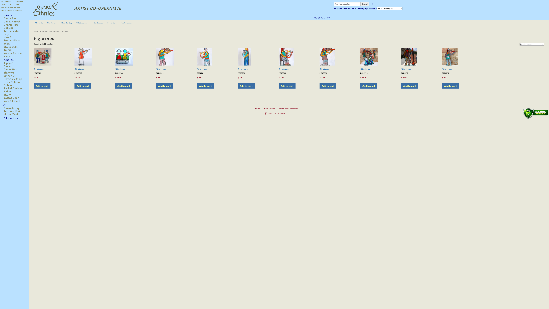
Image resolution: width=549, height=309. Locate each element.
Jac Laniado (11, 30)
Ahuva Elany (11, 107)
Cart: (316, 18)
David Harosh (12, 21)
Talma (7, 49)
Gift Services (82, 23)
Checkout (51, 23)
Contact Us (98, 23)
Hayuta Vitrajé (13, 78)
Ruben (8, 91)
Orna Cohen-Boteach (12, 83)
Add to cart (42, 85)
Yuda (7, 56)
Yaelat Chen (11, 97)
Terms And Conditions (288, 108)
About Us (39, 23)
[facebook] (372, 4)
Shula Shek (10, 46)
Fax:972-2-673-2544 (10, 7)
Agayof (8, 63)
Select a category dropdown (364, 8)
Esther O (9, 75)
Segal (7, 43)
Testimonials (126, 23)
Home (36, 31)
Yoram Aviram (13, 53)
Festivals (112, 23)
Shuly (7, 94)
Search (365, 4)
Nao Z (7, 37)
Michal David (11, 114)
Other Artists (10, 118)
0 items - (324, 18)
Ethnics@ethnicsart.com (11, 10)
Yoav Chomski (12, 100)
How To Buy (66, 23)
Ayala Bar (10, 18)
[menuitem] (39, 23)
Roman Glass (12, 40)
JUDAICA (43, 31)
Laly (6, 34)
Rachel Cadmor (13, 88)
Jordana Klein (12, 111)
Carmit (8, 66)
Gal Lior (8, 27)
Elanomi (9, 72)
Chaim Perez (12, 69)
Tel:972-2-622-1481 (10, 4)
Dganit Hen (11, 24)
